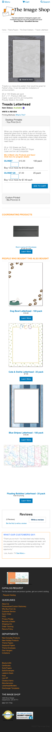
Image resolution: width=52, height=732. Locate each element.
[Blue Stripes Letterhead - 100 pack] (26, 406)
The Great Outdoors (26, 30)
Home (4, 30)
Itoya (4, 676)
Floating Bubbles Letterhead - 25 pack (26, 494)
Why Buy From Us (8, 609)
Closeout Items (7, 681)
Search (46, 2)
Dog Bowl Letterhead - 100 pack (26, 311)
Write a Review (9, 112)
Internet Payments (8, 720)
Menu (7, 2)
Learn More (26, 252)
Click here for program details (16, 157)
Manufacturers (7, 683)
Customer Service (8, 611)
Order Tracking (7, 627)
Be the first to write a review (16, 523)
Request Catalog (9, 595)
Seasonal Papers (8, 645)
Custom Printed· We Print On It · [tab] (13, 199)
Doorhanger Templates (10, 688)
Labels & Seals (7, 673)
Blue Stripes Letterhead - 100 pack (26, 433)
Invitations (6, 653)
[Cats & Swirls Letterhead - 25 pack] (26, 345)
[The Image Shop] (26, 11)
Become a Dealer (8, 621)
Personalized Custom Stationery (14, 606)
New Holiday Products (10, 640)
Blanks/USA (6, 663)
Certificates (6, 666)
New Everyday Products (11, 638)
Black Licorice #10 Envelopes (26, 247)
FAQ (4, 616)
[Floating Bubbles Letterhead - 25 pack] (26, 456)
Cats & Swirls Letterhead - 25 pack (26, 372)
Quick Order (6, 614)
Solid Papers (7, 668)
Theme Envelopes (8, 648)
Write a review (37, 520)
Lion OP (5, 678)
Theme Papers (13, 30)
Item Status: (7, 108)
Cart (27, 2)
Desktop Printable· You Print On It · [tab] (13, 121)
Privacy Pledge (7, 619)
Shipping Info (7, 624)
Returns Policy (7, 629)
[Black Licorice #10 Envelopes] (26, 231)
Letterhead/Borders (9, 686)
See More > (24, 545)
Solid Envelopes (8, 671)
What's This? (20, 115)
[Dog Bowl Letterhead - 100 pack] (26, 284)
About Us (5, 604)
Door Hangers (7, 650)
